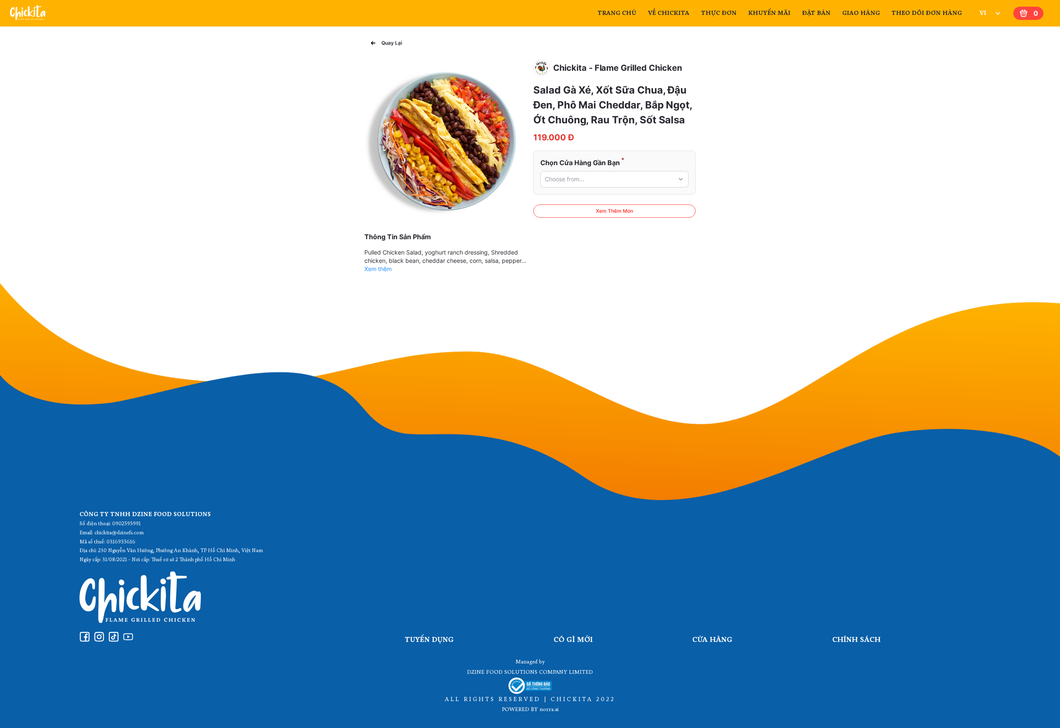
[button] (614, 179)
